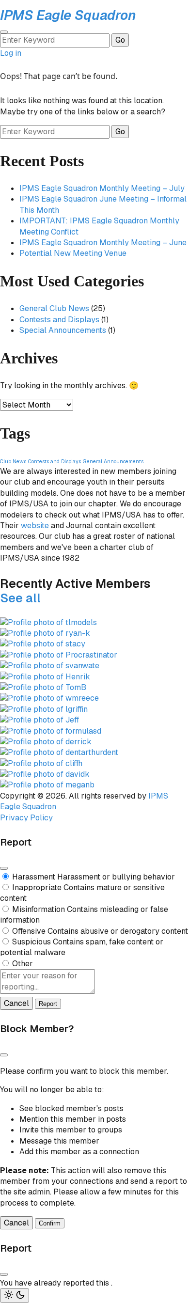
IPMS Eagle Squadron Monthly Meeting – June (103, 242)
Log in (10, 53)
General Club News (54, 308)
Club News (13, 461)
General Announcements (113, 461)
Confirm (50, 1223)
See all (20, 598)
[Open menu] (4, 32)
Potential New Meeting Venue (72, 253)
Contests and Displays (59, 319)
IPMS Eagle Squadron (68, 15)
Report (48, 1003)
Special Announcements (62, 330)
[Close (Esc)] (4, 868)
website (35, 525)
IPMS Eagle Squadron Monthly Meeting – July (102, 188)
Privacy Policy (26, 818)
